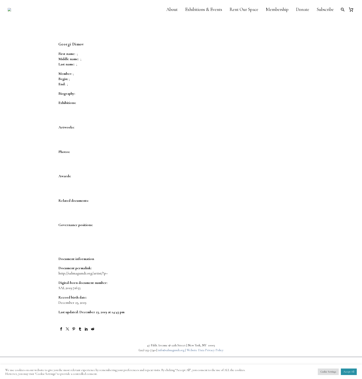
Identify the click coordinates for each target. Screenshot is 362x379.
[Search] (342, 9)
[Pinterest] (73, 329)
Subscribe (325, 9)
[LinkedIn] (86, 329)
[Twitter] (67, 329)
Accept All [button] (348, 371)
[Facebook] (61, 329)
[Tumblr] (80, 329)
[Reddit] (92, 329)
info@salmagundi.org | (172, 350)
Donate (302, 9)
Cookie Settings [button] (328, 371)
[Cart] (353, 9)
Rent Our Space (244, 9)
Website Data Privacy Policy (205, 350)
